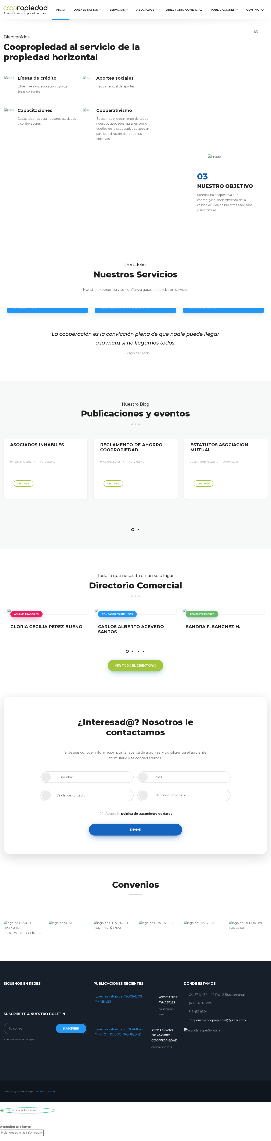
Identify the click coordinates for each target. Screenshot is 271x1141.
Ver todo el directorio (135, 665)
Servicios (117, 9)
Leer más (23, 483)
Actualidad (47, 461)
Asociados (145, 9)
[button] (133, 529)
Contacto (255, 9)
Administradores (26, 614)
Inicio (60, 9)
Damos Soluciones (45, 1091)
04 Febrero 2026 (20, 461)
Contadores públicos (117, 614)
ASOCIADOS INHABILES (37, 444)
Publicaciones (223, 9)
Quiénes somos (85, 9)
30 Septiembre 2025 (202, 461)
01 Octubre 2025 (110, 461)
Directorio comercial (184, 9)
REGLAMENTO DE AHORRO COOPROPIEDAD (131, 447)
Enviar (135, 829)
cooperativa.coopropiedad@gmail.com (217, 1020)
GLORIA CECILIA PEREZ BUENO (46, 626)
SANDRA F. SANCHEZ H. (213, 626)
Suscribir (71, 1028)
